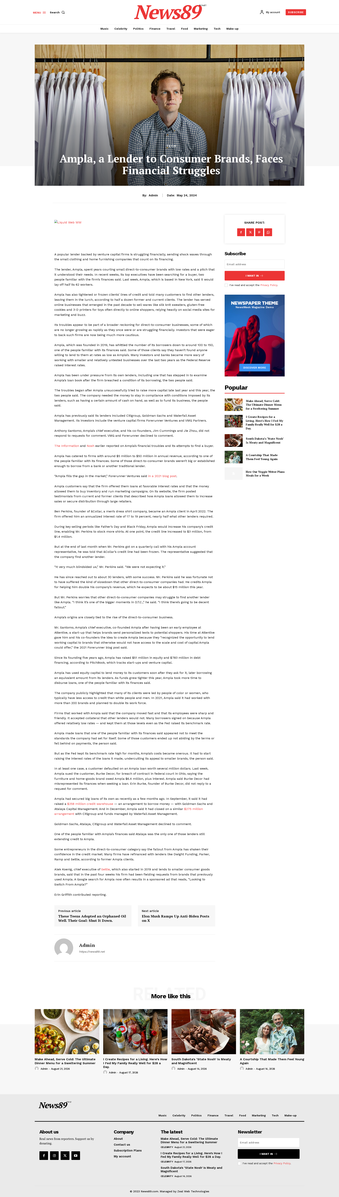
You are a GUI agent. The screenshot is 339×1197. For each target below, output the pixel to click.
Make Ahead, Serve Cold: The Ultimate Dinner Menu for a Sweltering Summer (264, 404)
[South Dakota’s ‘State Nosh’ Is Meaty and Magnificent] (234, 440)
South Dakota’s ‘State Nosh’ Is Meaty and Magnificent (265, 440)
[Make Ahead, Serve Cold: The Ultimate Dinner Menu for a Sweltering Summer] (234, 404)
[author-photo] (37, 1069)
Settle (105, 869)
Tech (171, 146)
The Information (66, 446)
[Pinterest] (259, 232)
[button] (58, 12)
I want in (252, 275)
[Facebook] (241, 232)
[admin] (63, 947)
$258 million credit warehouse (90, 804)
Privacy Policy (268, 285)
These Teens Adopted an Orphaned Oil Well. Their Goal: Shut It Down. (92, 918)
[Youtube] (75, 1155)
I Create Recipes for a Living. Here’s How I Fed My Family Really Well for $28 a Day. (264, 422)
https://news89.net (92, 951)
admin (153, 195)
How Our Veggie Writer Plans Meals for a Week (265, 473)
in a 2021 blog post (162, 476)
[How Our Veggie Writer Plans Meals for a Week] (234, 473)
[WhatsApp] (268, 232)
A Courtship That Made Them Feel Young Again (262, 457)
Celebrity (167, 1147)
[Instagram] (54, 1155)
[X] (250, 232)
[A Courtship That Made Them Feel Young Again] (234, 457)
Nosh (90, 446)
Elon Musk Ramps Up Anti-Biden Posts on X (175, 918)
